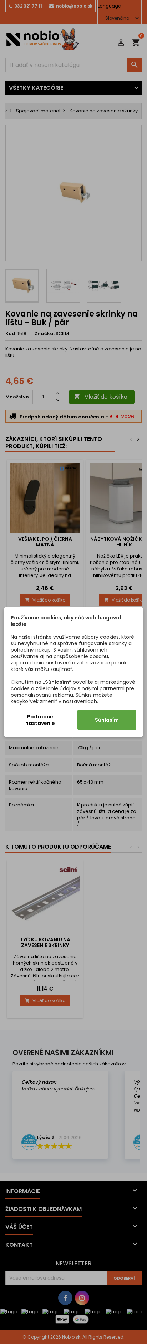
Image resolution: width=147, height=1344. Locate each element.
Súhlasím (107, 719)
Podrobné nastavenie (40, 720)
